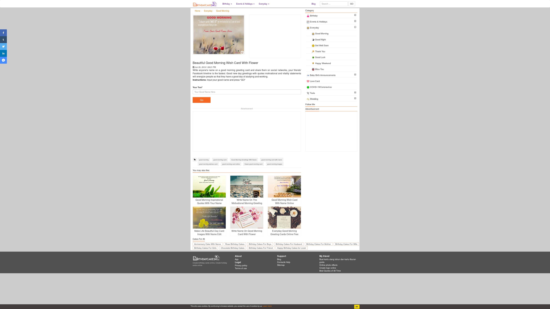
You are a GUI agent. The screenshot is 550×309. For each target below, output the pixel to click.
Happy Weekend (323, 63)
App (236, 259)
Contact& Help (283, 262)
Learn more (267, 306)
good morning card (219, 160)
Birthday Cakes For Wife (346, 244)
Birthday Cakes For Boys (260, 244)
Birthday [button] (226, 3)
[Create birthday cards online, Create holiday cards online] (205, 3)
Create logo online (327, 267)
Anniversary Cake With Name (207, 244)
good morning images (274, 164)
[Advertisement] (275, 36)
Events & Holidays (318, 21)
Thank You (320, 51)
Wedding (314, 98)
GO (351, 3)
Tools (312, 92)
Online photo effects (328, 265)
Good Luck (320, 57)
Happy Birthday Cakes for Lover (291, 247)
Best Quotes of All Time (330, 270)
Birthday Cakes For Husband (289, 244)
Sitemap (281, 265)
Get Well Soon (322, 45)
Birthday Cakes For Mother (318, 244)
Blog (314, 3)
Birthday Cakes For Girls (205, 247)
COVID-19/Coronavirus (321, 86)
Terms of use (241, 268)
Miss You (319, 69)
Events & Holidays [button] (244, 3)
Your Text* (198, 87)
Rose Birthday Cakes (234, 244)
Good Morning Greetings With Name (244, 160)
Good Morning (321, 33)
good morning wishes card (208, 164)
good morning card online (231, 164)
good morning (204, 160)
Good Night (320, 39)
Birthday (314, 15)
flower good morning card (253, 164)
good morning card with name (271, 160)
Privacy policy (241, 265)
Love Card (315, 81)
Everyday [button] (263, 3)
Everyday (314, 27)
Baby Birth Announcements (323, 75)
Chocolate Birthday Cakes (232, 247)
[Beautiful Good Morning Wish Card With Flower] (219, 35)
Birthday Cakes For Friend (261, 247)
